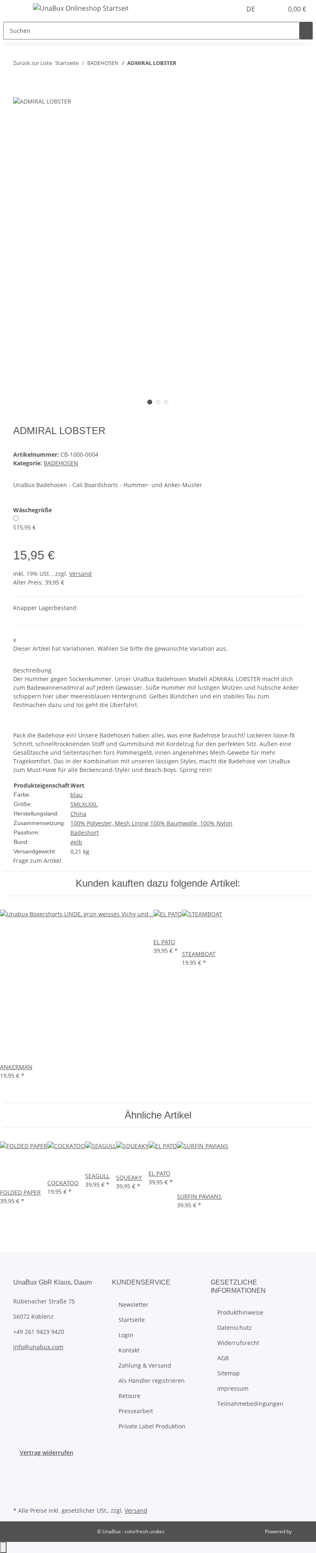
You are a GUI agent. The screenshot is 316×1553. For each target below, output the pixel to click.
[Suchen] (306, 30)
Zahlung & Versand (144, 1365)
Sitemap (228, 1373)
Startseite (131, 1320)
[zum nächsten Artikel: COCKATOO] (197, 65)
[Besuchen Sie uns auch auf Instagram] (19, 1495)
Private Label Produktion (152, 1426)
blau (76, 795)
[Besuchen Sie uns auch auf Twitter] (19, 1475)
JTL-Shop (303, 1531)
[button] (273, 9)
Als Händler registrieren (151, 1380)
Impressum (233, 1388)
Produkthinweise (240, 1312)
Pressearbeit (135, 1411)
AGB (223, 1358)
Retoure (129, 1396)
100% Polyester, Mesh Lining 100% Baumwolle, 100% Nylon (151, 823)
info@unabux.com (38, 1347)
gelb (76, 842)
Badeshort (84, 833)
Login (125, 1335)
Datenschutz (234, 1327)
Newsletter (133, 1304)
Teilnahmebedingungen (250, 1403)
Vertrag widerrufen (46, 1452)
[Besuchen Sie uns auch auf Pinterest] (19, 1485)
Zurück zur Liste (32, 63)
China (78, 814)
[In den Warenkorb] (19, 91)
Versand (80, 574)
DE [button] (251, 9)
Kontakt (128, 1350)
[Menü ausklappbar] (13, 9)
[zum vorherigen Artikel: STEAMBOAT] (183, 65)
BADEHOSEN (61, 463)
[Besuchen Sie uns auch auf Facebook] (19, 1466)
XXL (93, 804)
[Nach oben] (3, 1547)
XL (85, 804)
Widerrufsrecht (238, 1343)
